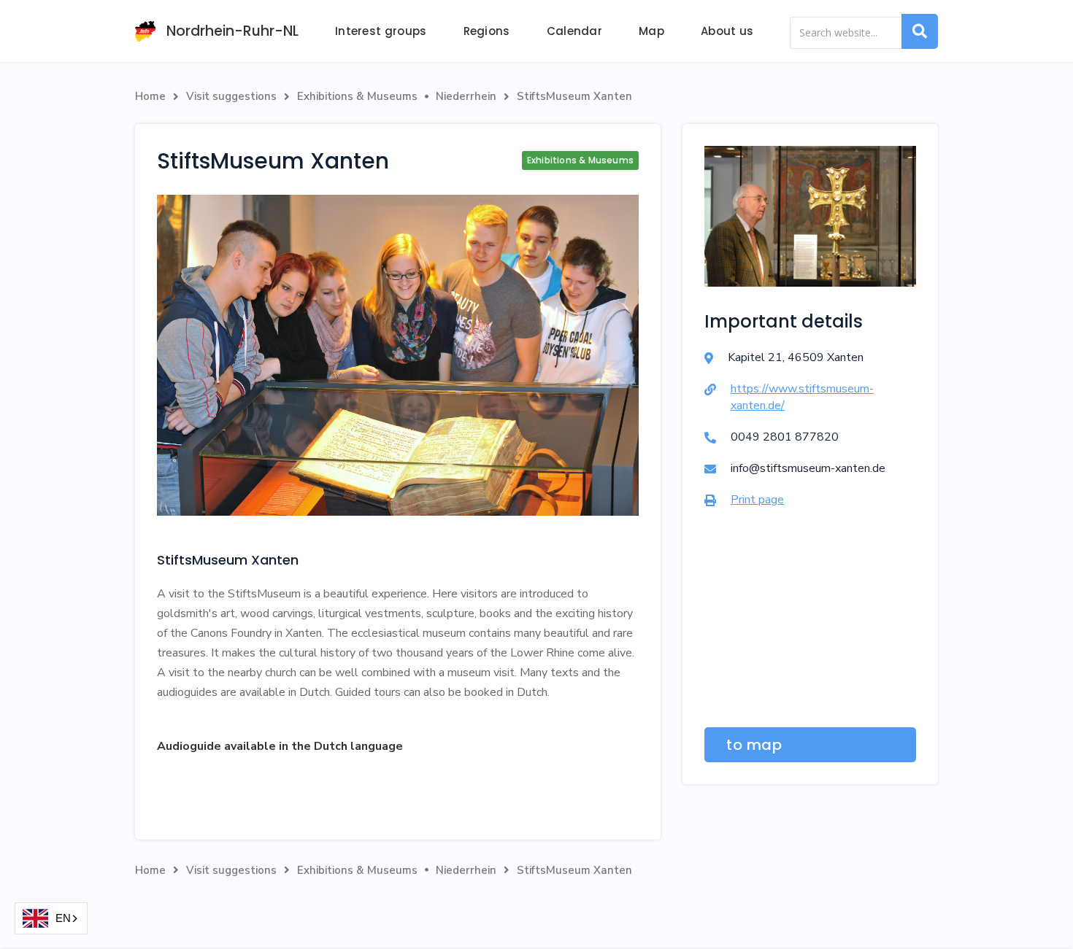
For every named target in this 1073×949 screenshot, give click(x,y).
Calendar (574, 31)
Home (150, 96)
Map (651, 31)
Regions (487, 31)
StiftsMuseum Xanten (574, 96)
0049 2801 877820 (785, 437)
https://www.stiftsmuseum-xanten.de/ (802, 397)
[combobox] (51, 918)
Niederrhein (466, 96)
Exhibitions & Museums (357, 96)
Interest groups (381, 31)
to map (754, 745)
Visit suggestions (231, 96)
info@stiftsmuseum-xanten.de (808, 468)
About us (727, 31)
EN (63, 918)
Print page (757, 500)
